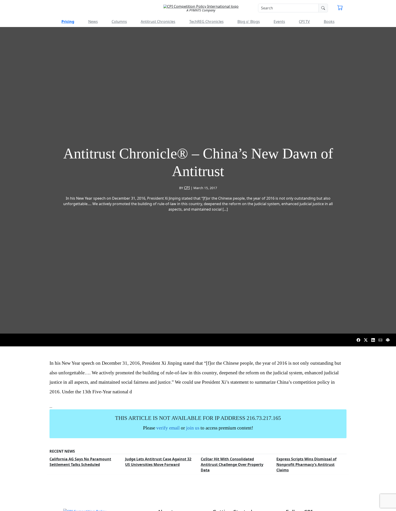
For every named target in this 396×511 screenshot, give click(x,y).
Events (279, 21)
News (93, 21)
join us (192, 427)
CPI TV (304, 21)
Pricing (67, 21)
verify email (168, 427)
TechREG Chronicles (206, 21)
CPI (187, 187)
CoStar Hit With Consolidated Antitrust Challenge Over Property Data (232, 465)
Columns (119, 21)
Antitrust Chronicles (158, 21)
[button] (340, 8)
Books (329, 21)
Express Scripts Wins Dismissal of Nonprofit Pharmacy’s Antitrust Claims (306, 465)
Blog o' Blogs (248, 21)
